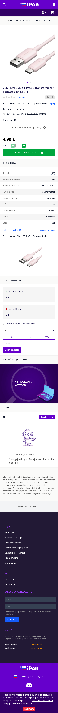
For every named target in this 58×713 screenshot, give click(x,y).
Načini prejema (11, 558)
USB (48, 20)
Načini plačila (10, 563)
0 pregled (21, 97)
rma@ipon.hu (36, 644)
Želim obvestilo (12, 349)
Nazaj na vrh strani (27, 506)
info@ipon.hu (36, 648)
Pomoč (8, 630)
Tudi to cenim (47, 417)
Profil (8, 573)
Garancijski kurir (12, 532)
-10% (29, 337)
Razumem (29, 708)
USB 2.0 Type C (48, 185)
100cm (52, 210)
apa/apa (51, 198)
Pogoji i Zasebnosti (13, 703)
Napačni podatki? (47, 230)
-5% (11, 337)
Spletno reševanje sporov (16, 547)
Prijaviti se (9, 579)
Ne (54, 204)
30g (53, 222)
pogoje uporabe (30, 612)
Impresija (27, 703)
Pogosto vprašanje (13, 537)
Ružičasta (50, 216)
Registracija (10, 584)
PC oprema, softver (18, 20)
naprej (52, 103)
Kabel (29, 20)
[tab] (27, 82)
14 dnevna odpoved (14, 542)
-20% (46, 337)
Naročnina (11, 619)
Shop (4, 12)
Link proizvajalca (10, 230)
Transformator (39, 20)
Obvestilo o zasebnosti (15, 552)
